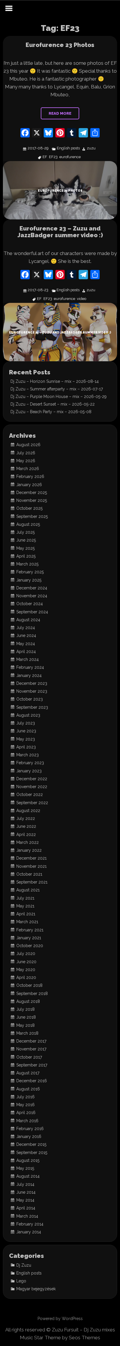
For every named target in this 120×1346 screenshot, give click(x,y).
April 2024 (26, 651)
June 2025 (26, 540)
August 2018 (28, 1001)
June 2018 (26, 1017)
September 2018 (32, 993)
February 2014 (29, 1224)
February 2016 (30, 1128)
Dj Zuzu (23, 1265)
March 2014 (27, 1216)
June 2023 (26, 731)
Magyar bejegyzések (36, 1288)
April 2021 (25, 914)
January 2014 (28, 1232)
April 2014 (25, 1208)
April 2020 (26, 977)
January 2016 (28, 1136)
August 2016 (28, 1089)
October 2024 (29, 603)
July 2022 (25, 818)
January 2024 (29, 675)
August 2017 (27, 1073)
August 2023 (28, 715)
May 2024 (25, 643)
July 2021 (25, 898)
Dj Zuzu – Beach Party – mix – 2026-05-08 (50, 411)
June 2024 (26, 635)
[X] (37, 133)
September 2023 (32, 707)
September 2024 (32, 612)
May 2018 (25, 1025)
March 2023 (27, 755)
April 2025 (26, 556)
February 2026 (30, 476)
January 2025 (28, 580)
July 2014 (25, 1184)
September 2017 (31, 1065)
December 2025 (31, 492)
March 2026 (27, 468)
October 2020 (29, 945)
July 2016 (25, 1096)
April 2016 (26, 1112)
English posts (68, 148)
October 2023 (29, 699)
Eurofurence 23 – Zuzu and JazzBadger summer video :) (60, 232)
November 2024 (31, 595)
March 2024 (27, 659)
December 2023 (31, 683)
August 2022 (28, 810)
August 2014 (28, 1176)
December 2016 (31, 1080)
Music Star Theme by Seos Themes (60, 1337)
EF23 (53, 157)
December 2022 (31, 778)
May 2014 (25, 1200)
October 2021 (29, 874)
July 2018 (25, 1009)
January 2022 (29, 850)
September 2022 (32, 802)
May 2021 (25, 906)
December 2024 (31, 588)
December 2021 (31, 858)
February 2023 (30, 762)
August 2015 (27, 1160)
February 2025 (30, 572)
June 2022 (26, 826)
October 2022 (29, 794)
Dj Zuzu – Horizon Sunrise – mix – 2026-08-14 (54, 381)
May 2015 (25, 1168)
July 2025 (25, 532)
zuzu (91, 148)
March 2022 (27, 842)
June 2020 (26, 961)
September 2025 (32, 516)
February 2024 (30, 667)
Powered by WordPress (60, 1318)
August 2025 (28, 524)
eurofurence (70, 157)
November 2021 (31, 866)
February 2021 (29, 930)
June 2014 (26, 1192)
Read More (60, 113)
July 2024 (25, 627)
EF (45, 157)
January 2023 (29, 771)
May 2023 (25, 739)
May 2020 (25, 969)
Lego (21, 1281)
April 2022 (26, 834)
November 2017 (31, 1049)
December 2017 (31, 1041)
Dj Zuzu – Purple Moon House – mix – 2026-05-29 (58, 396)
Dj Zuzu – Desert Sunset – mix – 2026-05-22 (52, 404)
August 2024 (28, 619)
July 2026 (25, 453)
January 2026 (29, 484)
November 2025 (31, 500)
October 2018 (29, 985)
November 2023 (31, 691)
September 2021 (31, 882)
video (81, 299)
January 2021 (28, 937)
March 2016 (27, 1120)
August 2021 (28, 890)
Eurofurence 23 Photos (60, 44)
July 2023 (25, 723)
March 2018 (27, 1033)
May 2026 (25, 460)
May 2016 (25, 1104)
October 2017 (29, 1057)
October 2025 (29, 508)
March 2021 (27, 921)
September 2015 (31, 1152)
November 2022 (31, 786)
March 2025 (27, 564)
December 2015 (31, 1144)
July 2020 (25, 953)
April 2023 (26, 747)
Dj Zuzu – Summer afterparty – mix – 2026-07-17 (56, 389)
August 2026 (28, 444)
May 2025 (25, 548)
